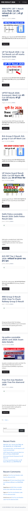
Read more (5, 44)
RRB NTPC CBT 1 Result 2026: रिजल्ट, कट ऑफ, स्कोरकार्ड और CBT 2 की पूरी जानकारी (13, 12)
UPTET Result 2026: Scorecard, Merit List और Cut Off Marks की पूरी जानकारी (13, 96)
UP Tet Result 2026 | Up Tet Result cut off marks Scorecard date (13, 54)
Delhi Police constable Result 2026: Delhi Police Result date (13, 216)
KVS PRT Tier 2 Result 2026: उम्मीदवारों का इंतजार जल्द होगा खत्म (14, 258)
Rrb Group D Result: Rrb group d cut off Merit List (13, 137)
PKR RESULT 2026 (8, 2)
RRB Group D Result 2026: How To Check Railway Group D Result (13, 299)
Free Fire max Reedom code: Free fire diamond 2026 (13, 382)
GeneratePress (22, 507)
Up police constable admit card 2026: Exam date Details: (12, 339)
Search (5, 428)
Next (7, 420)
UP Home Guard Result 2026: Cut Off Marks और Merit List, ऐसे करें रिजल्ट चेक (13, 175)
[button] (19, 2)
